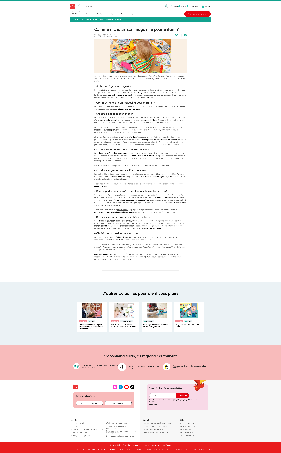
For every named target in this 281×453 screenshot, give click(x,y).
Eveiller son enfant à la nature (155, 432)
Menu (77, 14)
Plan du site (182, 449)
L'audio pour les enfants (153, 429)
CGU (77, 449)
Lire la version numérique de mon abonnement (119, 427)
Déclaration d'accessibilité (201, 449)
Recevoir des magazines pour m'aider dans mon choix (121, 432)
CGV (71, 449)
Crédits (172, 449)
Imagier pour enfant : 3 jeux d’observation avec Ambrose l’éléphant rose (91, 326)
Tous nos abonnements (197, 14)
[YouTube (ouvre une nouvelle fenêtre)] (126, 388)
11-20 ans (112, 14)
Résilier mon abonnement (116, 423)
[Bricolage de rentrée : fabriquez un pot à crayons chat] (156, 310)
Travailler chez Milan (188, 435)
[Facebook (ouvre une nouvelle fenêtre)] (121, 388)
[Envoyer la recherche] (166, 6)
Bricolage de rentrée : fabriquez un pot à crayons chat (156, 325)
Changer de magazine (80, 435)
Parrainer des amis (79, 432)
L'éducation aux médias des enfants (158, 423)
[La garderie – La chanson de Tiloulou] (189, 310)
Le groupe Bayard (187, 432)
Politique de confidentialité (131, 449)
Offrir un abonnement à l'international (87, 429)
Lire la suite (153, 404)
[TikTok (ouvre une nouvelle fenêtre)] (132, 388)
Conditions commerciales (155, 449)
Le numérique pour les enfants (155, 426)
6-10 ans (100, 14)
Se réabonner (77, 426)
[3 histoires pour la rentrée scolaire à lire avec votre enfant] (124, 310)
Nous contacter (118, 403)
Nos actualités (186, 429)
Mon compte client (79, 423)
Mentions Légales (90, 449)
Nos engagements (188, 426)
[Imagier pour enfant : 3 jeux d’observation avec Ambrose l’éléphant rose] (92, 310)
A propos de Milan (187, 423)
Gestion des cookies (108, 449)
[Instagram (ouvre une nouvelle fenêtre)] (115, 388)
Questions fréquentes (89, 403)
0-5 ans (89, 14)
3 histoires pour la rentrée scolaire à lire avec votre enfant (124, 325)
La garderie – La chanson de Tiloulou (187, 325)
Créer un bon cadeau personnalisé (120, 436)
